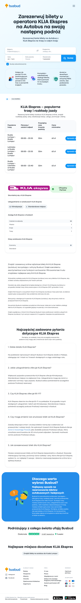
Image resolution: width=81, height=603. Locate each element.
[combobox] (19, 51)
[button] (37, 50)
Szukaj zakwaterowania (18, 64)
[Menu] (74, 6)
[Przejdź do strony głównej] (12, 6)
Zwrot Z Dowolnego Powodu (19, 430)
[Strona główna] (7, 99)
